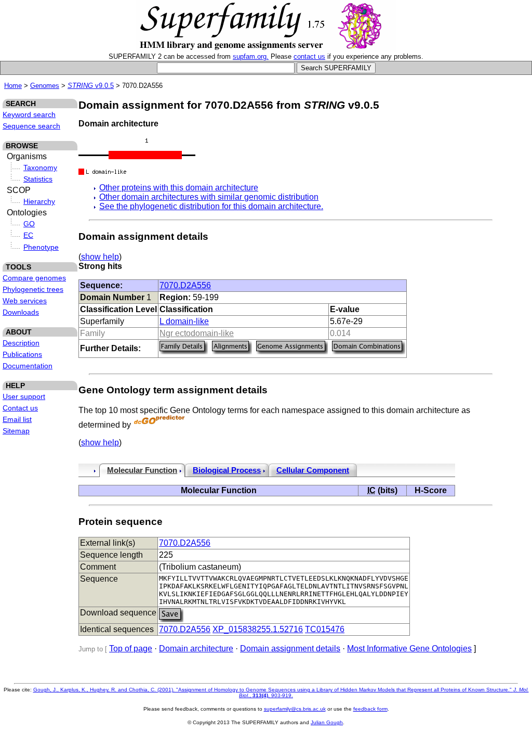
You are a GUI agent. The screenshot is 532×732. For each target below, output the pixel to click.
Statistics (37, 179)
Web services (25, 301)
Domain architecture (196, 648)
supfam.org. (251, 56)
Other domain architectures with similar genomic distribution (208, 196)
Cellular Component (312, 470)
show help (100, 256)
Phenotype (41, 247)
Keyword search (29, 114)
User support (24, 396)
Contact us (20, 408)
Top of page (130, 648)
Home (13, 85)
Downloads (21, 312)
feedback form (370, 709)
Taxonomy (40, 167)
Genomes (44, 85)
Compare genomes (34, 278)
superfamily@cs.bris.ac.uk (295, 709)
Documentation (27, 366)
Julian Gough (327, 722)
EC (28, 235)
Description (21, 343)
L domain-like (184, 321)
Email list (17, 419)
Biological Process (227, 470)
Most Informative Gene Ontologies (409, 648)
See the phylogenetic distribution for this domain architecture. (211, 206)
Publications (22, 354)
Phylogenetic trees (33, 289)
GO (29, 224)
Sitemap (16, 431)
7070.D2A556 (185, 285)
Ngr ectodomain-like (196, 333)
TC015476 (324, 629)
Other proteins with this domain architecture (178, 187)
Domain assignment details (290, 648)
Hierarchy (39, 201)
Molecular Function (142, 470)
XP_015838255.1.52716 (257, 629)
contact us (309, 56)
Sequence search (31, 126)
